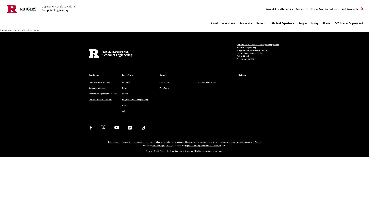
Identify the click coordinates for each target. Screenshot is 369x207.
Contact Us (164, 82)
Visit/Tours (164, 88)
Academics (246, 23)
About (214, 23)
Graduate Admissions (98, 88)
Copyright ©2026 (152, 151)
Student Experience (283, 23)
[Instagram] (143, 128)
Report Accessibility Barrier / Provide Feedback (203, 145)
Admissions (228, 23)
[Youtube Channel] (116, 127)
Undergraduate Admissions (101, 82)
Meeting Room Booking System (325, 9)
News (124, 88)
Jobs (124, 111)
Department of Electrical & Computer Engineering (258, 44)
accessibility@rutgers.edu (162, 145)
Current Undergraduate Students (103, 93)
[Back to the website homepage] (22, 9)
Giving (314, 23)
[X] (103, 127)
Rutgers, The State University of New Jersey (176, 151)
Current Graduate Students (100, 99)
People (303, 23)
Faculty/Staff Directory (206, 82)
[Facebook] (91, 128)
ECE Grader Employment (349, 23)
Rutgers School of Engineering (279, 9)
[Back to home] (108, 54)
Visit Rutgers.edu (350, 9)
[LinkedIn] (130, 128)
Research (261, 23)
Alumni (327, 23)
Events (125, 93)
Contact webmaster (215, 151)
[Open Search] (362, 9)
